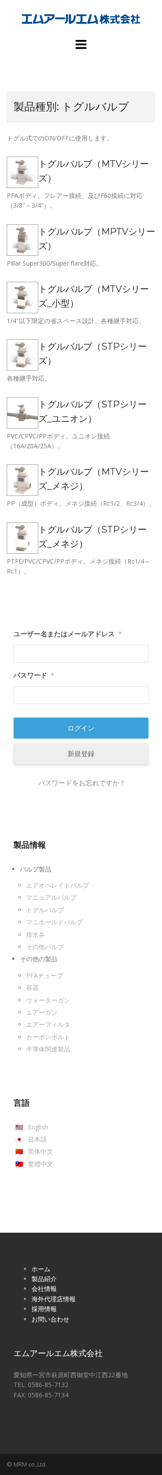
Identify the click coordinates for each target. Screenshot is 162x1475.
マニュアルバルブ (51, 897)
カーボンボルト (48, 1037)
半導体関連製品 (48, 1049)
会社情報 (44, 1288)
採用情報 (44, 1308)
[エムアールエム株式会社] (81, 18)
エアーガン (42, 1012)
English (38, 1127)
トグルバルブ (45, 910)
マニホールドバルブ (54, 922)
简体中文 (40, 1151)
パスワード (34, 674)
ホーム (41, 1269)
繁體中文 (40, 1164)
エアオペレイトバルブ (57, 885)
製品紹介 (44, 1278)
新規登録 (81, 753)
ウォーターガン (48, 1000)
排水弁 (35, 934)
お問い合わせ (50, 1319)
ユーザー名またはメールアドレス (68, 633)
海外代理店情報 (54, 1299)
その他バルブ (45, 946)
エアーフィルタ (48, 1024)
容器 (32, 987)
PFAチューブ (44, 975)
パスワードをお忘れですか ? (81, 782)
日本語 (37, 1139)
